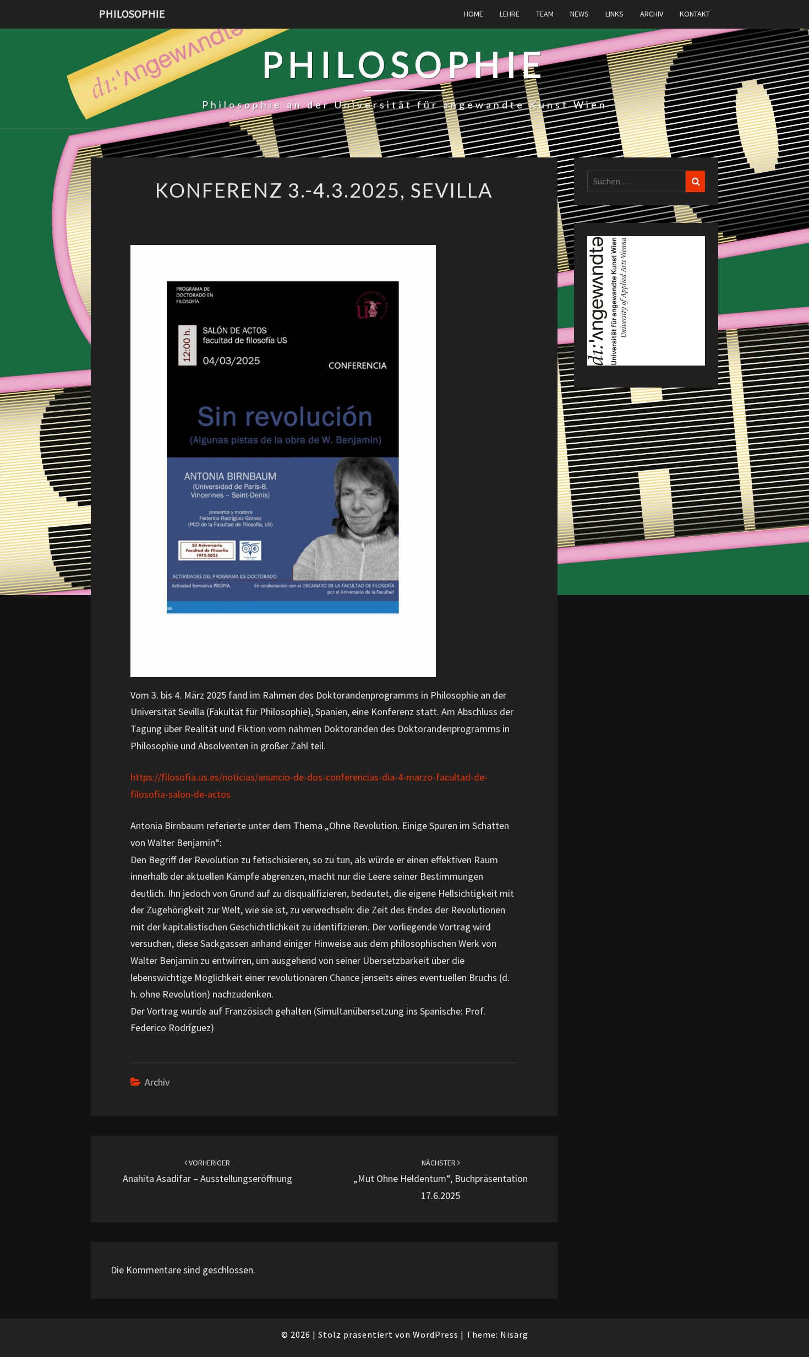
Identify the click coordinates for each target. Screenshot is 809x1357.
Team (545, 14)
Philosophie (132, 13)
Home (473, 14)
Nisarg (514, 1334)
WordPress (435, 1334)
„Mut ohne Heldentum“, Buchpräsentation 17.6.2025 (440, 1180)
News (579, 14)
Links (614, 14)
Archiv (651, 14)
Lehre (510, 14)
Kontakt (695, 14)
